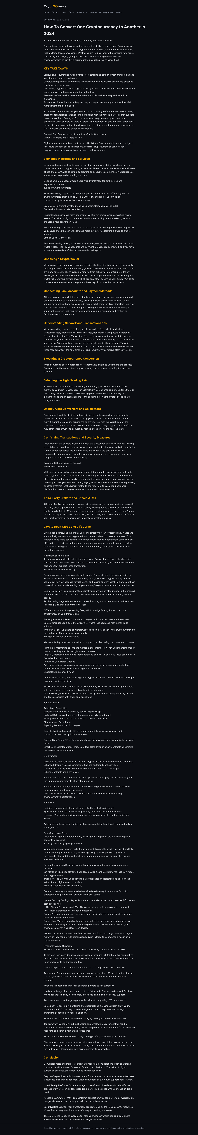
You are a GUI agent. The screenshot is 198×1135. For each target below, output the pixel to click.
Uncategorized (106, 12)
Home (46, 12)
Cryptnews (55, 6)
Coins (71, 12)
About (119, 12)
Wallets (80, 12)
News (63, 12)
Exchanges (91, 12)
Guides (55, 12)
